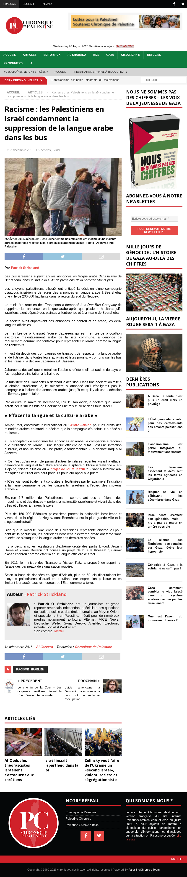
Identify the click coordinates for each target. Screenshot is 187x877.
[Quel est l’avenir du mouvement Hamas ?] (135, 621)
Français (9, 4)
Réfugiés (154, 54)
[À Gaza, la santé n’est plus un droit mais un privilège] (135, 401)
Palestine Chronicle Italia (82, 825)
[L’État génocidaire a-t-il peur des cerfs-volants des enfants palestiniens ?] (135, 424)
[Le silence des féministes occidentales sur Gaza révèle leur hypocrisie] (135, 545)
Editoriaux (52, 54)
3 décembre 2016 (21, 150)
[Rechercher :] (163, 80)
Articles (29, 54)
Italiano (46, 4)
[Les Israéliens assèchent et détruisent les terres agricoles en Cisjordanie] (135, 472)
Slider (56, 150)
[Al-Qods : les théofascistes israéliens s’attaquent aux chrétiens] (23, 742)
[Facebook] (174, 4)
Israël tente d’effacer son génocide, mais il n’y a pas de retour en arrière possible (165, 520)
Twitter (58, 631)
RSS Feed (177, 859)
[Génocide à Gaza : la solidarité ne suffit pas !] (135, 570)
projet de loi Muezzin (67, 469)
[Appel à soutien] (125, 26)
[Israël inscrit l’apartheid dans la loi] (63, 742)
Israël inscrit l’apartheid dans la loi (61, 765)
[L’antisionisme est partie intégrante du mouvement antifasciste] (135, 449)
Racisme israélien (30, 669)
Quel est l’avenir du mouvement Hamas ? (165, 618)
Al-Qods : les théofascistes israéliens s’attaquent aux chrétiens (19, 770)
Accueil (9, 54)
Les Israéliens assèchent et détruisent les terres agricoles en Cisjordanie (165, 473)
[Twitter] (183, 4)
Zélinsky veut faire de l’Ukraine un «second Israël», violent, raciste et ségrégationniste (102, 770)
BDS (96, 54)
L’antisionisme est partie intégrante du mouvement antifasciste (165, 448)
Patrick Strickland (25, 268)
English (28, 4)
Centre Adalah (79, 425)
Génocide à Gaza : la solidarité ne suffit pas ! (165, 566)
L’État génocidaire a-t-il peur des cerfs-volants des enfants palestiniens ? (165, 425)
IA (31, 63)
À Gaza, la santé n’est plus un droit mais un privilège (165, 400)
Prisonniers (13, 63)
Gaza (110, 54)
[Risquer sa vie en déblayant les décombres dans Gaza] (135, 497)
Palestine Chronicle (78, 818)
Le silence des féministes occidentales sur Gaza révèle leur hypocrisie (165, 545)
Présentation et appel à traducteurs (100, 71)
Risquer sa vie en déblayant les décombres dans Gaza (165, 495)
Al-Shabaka (77, 54)
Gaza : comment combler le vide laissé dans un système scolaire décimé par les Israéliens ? (165, 595)
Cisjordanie (130, 54)
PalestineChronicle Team (144, 869)
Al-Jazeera (44, 647)
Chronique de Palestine (93, 647)
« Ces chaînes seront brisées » (25, 71)
